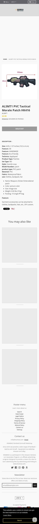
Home (5, 59)
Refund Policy (19, 425)
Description (6, 141)
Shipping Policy (19, 421)
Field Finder (20, 414)
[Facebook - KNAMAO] (16, 467)
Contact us (19, 427)
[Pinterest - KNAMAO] (23, 467)
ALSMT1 (5, 113)
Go (35, 485)
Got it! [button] (19, 520)
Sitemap (19, 430)
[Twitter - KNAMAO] (12, 467)
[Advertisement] (19, 36)
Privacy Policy (19, 418)
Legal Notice (19, 416)
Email (26, 440)
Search (19, 412)
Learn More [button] (7, 515)
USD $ (13, 2)
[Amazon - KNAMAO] (27, 467)
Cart (33, 2)
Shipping (5, 119)
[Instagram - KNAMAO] (19, 467)
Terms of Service (19, 423)
